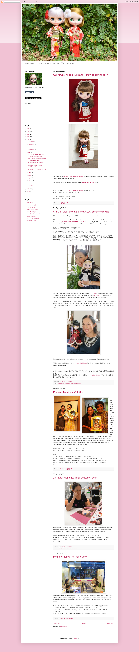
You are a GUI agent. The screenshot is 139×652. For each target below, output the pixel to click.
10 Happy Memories (62, 548)
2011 (28, 139)
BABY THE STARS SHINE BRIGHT (73, 222)
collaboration (61, 383)
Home (83, 623)
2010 (28, 189)
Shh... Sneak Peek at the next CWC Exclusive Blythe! (81, 211)
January (30, 185)
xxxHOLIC (97, 295)
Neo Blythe (67, 383)
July (29, 152)
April (29, 178)
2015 (28, 129)
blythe (69, 548)
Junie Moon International (33, 214)
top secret (78, 383)
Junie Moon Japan (31, 212)
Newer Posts (57, 623)
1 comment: (70, 381)
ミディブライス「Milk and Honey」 (73, 190)
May (29, 175)
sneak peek (73, 383)
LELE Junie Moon (31, 216)
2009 (28, 191)
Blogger (76, 638)
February (30, 183)
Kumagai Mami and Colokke (68, 392)
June (29, 172)
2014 (28, 131)
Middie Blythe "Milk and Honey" (73, 176)
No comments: (70, 203)
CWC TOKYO (30, 203)
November (31, 144)
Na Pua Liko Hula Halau (33, 218)
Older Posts (110, 623)
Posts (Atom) (63, 626)
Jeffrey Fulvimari (31, 207)
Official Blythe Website (32, 209)
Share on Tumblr (29, 92)
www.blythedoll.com (88, 182)
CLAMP (93, 293)
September (31, 149)
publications (74, 548)
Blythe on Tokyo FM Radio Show (70, 556)
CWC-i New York (31, 205)
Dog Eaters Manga (31, 220)
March (30, 180)
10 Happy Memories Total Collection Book (75, 477)
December (31, 141)
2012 (28, 136)
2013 (28, 134)
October (30, 147)
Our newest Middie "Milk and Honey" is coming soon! (81, 75)
